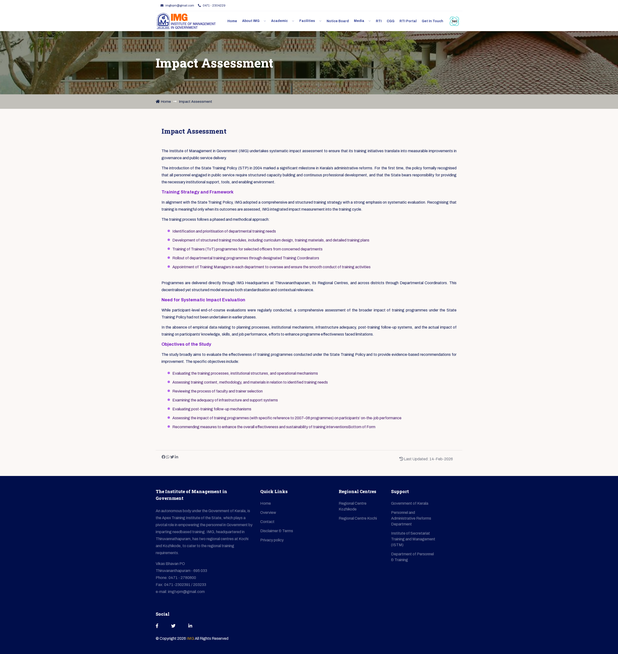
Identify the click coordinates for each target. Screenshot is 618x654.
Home (166, 101)
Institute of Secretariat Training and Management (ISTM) (413, 539)
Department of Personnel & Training (412, 557)
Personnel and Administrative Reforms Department (411, 518)
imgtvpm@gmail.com (179, 5)
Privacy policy (272, 540)
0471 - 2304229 (214, 5)
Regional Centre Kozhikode (352, 506)
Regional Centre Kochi (358, 518)
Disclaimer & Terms (276, 531)
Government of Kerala (409, 503)
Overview (268, 512)
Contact (267, 522)
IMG (191, 638)
